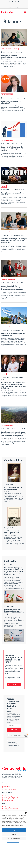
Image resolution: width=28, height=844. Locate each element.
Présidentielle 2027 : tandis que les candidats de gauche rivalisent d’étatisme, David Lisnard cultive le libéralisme (13, 385)
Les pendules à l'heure (7, 94)
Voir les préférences (14, 838)
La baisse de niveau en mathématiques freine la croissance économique (13, 57)
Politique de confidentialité (13, 842)
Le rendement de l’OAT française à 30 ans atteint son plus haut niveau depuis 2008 (14, 611)
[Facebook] (6, 1)
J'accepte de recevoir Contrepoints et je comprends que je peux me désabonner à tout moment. (14, 744)
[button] (25, 812)
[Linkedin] (15, 1)
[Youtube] (18, 1)
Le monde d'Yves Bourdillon (8, 279)
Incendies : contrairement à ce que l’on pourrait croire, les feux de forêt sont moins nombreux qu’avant (13, 434)
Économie (15, 48)
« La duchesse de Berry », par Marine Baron (13, 488)
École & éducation (6, 48)
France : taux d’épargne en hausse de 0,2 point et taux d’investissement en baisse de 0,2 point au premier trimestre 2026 (13, 571)
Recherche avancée (14, 7)
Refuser (14, 834)
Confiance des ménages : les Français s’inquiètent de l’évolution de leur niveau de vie (14, 240)
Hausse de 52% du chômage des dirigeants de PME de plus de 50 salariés (12, 148)
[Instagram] (9, 1)
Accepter (14, 830)
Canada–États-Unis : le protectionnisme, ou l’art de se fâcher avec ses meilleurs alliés (12, 288)
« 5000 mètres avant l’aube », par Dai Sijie (11, 532)
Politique (4, 186)
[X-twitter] (12, 1)
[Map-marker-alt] (21, 1)
